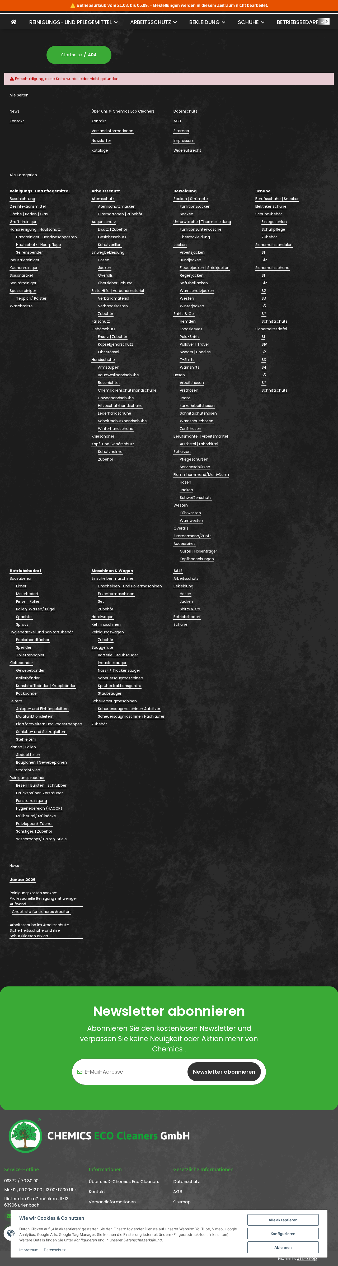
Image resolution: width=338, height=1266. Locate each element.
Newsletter (101, 140)
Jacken (104, 267)
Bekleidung (183, 586)
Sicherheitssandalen (274, 244)
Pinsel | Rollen (28, 601)
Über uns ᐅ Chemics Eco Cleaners (123, 111)
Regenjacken (192, 275)
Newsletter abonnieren (224, 1071)
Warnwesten (191, 520)
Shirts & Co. (184, 313)
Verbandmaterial (113, 298)
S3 (264, 298)
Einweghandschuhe (116, 398)
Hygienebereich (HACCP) (39, 808)
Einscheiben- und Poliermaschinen (130, 586)
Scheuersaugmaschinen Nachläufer (131, 716)
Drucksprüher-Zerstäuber (39, 793)
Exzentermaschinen (116, 593)
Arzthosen (189, 390)
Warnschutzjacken (197, 290)
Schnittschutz (274, 321)
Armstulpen (108, 367)
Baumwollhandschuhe (118, 375)
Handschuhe (103, 359)
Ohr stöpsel (108, 352)
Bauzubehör (21, 578)
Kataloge (100, 150)
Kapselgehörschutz (115, 344)
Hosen (103, 260)
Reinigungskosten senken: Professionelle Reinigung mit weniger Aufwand (43, 898)
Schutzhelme (110, 451)
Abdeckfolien (28, 754)
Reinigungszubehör (27, 777)
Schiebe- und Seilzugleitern (41, 731)
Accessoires (184, 543)
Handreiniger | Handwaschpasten (46, 237)
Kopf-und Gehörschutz (113, 444)
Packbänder (27, 693)
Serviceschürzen (195, 467)
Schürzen (182, 451)
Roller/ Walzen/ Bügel (35, 609)
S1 (263, 252)
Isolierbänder (28, 678)
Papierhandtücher (32, 639)
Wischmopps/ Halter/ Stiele (41, 839)
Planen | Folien (23, 747)
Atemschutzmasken (116, 206)
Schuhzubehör (268, 214)
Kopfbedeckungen (197, 559)
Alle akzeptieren (283, 1220)
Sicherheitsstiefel (271, 329)
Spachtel (24, 616)
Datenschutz (55, 1250)
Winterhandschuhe (115, 428)
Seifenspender (29, 252)
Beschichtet (109, 382)
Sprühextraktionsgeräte (119, 685)
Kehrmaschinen (106, 624)
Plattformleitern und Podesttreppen (49, 724)
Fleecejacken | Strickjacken (204, 267)
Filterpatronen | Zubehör (120, 214)
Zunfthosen (190, 428)
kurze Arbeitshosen (197, 405)
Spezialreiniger (23, 290)
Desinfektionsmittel (28, 206)
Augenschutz (104, 221)
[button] (323, 21)
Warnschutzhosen (196, 421)
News (14, 111)
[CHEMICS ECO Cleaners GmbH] (13, 22)
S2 (264, 290)
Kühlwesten (190, 513)
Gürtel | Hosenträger (198, 551)
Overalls (105, 275)
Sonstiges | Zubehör (34, 831)
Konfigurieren (283, 1233)
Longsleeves (191, 329)
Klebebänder (21, 662)
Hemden (188, 321)
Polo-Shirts (190, 336)
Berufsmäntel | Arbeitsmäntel (200, 436)
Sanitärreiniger (23, 283)
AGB (177, 121)
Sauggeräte (102, 647)
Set (101, 601)
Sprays (22, 624)
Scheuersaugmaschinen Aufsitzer (129, 708)
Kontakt (17, 121)
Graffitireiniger (23, 221)
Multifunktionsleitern (35, 716)
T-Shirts (187, 359)
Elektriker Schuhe (271, 206)
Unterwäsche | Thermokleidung (202, 221)
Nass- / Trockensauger (119, 670)
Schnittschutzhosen (198, 413)
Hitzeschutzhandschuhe (120, 405)
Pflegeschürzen (194, 459)
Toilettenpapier (30, 655)
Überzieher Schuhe (115, 283)
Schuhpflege (273, 229)
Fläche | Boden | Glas (29, 214)
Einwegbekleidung (108, 252)
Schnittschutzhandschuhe (122, 421)
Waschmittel (22, 306)
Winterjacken (192, 306)
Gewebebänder (30, 670)
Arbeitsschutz (186, 578)
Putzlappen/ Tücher (34, 823)
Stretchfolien (28, 770)
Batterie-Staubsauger (118, 655)
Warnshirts (189, 367)
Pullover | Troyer (194, 344)
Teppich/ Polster (31, 298)
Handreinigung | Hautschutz (35, 229)
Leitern (16, 701)
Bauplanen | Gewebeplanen (41, 762)
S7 (264, 313)
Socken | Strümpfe (190, 198)
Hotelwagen (103, 616)
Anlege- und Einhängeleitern (42, 708)
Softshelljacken (194, 283)
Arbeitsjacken (192, 252)
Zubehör (105, 313)
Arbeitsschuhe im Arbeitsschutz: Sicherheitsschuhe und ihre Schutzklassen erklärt (39, 930)
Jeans (185, 398)
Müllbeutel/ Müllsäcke (36, 816)
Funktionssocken (195, 206)
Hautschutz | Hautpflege (38, 244)
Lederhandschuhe (114, 413)
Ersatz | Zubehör (112, 229)
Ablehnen (283, 1247)
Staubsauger (109, 693)
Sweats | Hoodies (195, 352)
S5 (264, 306)
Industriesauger (112, 662)
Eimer (21, 586)
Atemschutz (103, 198)
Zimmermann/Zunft (192, 536)
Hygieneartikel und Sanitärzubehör (41, 632)
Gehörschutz (103, 329)
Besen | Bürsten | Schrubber (41, 785)
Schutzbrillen (109, 244)
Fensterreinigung (31, 800)
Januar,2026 (22, 879)
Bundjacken (190, 260)
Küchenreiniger (23, 267)
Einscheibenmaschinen (113, 578)
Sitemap (181, 130)
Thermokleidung (195, 237)
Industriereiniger (24, 260)
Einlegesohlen (274, 221)
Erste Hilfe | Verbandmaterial (118, 290)
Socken (186, 214)
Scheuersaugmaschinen (120, 678)
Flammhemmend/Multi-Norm (201, 474)
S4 (264, 367)
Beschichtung (22, 198)
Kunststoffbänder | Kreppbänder (46, 685)
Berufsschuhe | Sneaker (277, 198)
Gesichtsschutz (112, 237)
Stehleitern (26, 739)
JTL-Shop (307, 1258)
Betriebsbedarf (187, 616)
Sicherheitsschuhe (272, 267)
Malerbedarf (27, 593)
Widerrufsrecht (187, 150)
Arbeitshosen (192, 382)
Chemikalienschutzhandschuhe (127, 390)
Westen (187, 298)
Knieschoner (103, 436)
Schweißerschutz (196, 497)
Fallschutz (101, 321)
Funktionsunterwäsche (201, 229)
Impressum (28, 1250)
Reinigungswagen (108, 632)
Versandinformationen (112, 130)
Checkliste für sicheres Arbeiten (41, 911)
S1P (264, 260)
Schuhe (180, 624)
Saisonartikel (21, 275)
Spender (23, 647)
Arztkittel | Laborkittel (199, 444)
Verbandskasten (113, 306)
